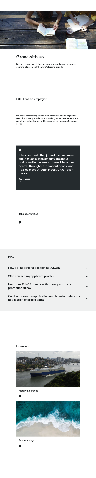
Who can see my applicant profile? (31, 276)
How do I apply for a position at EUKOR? (34, 267)
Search (80, 4)
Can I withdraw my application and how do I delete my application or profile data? (44, 298)
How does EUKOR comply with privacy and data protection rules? (39, 286)
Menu (91, 4)
